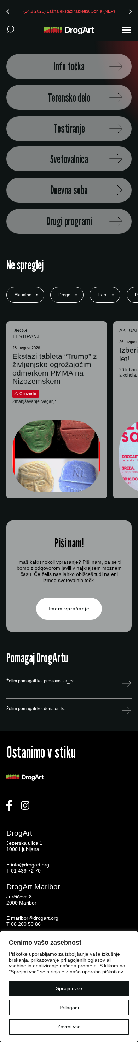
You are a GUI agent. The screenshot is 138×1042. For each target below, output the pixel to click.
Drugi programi (69, 221)
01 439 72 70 (26, 871)
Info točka (69, 66)
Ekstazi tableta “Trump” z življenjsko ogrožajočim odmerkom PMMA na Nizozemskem (54, 368)
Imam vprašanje (69, 608)
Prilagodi (69, 1007)
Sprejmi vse (69, 988)
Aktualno (23, 294)
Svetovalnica (69, 159)
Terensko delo (69, 97)
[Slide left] (7, 11)
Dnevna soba (69, 190)
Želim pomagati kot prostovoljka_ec (40, 681)
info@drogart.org (30, 865)
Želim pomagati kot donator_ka (36, 708)
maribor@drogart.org (34, 918)
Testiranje (69, 128)
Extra (103, 294)
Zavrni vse (69, 1027)
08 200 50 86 (26, 924)
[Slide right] (130, 11)
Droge (64, 294)
